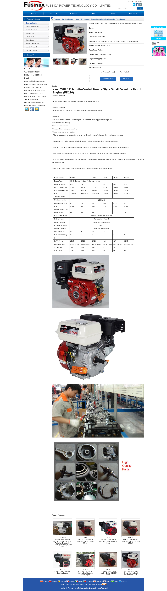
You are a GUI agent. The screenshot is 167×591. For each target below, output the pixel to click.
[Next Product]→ (125, 72)
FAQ (113, 13)
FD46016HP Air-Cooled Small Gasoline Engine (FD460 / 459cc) (85, 540)
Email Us (126, 79)
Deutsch (54, 581)
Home (33, 13)
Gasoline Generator (32, 26)
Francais (72, 581)
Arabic (116, 581)
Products (73, 13)
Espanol (63, 581)
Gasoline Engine (67, 19)
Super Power (30, 40)
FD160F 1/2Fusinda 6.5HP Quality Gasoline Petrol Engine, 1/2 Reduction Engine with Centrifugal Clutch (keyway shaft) (62, 542)
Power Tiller (30, 37)
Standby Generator (32, 50)
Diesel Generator (31, 30)
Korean (108, 581)
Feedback (133, 13)
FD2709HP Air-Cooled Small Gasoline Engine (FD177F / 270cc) (131, 540)
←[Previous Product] (108, 72)
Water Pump (30, 33)
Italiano (80, 581)
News (93, 13)
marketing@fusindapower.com (34, 81)
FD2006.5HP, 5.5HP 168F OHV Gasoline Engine (63, 571)
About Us (53, 13)
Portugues (89, 581)
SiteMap (99, 585)
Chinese (46, 581)
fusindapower (34, 99)
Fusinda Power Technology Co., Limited (81, 588)
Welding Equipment (32, 43)
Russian (124, 581)
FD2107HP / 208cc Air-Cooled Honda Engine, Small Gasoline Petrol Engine (130, 572)
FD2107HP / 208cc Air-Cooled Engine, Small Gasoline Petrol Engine (85, 572)
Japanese (99, 581)
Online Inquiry (108, 79)
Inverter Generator (32, 47)
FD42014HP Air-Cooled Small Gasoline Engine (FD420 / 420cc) (108, 540)
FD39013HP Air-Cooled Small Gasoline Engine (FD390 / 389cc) (108, 572)
